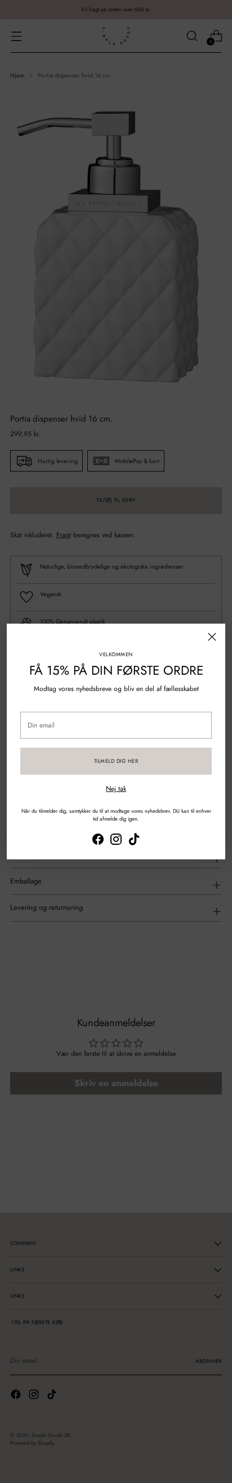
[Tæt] (212, 637)
